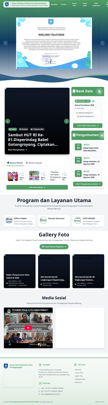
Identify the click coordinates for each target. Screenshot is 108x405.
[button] (5, 43)
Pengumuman (80, 379)
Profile (63, 4)
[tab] (15, 163)
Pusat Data (85, 4)
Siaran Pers (74, 4)
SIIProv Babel (20, 218)
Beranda (54, 4)
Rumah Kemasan (56, 218)
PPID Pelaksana (96, 4)
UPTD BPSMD (89, 218)
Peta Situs (78, 382)
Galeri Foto (79, 376)
